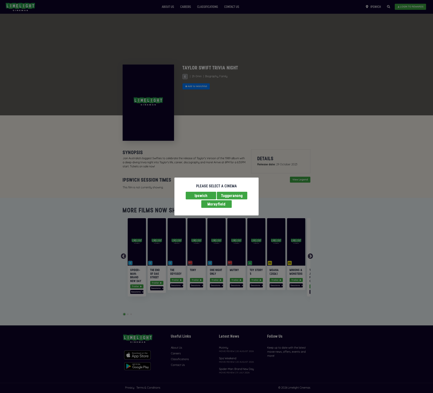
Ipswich (201, 195)
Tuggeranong (232, 195)
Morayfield (216, 204)
